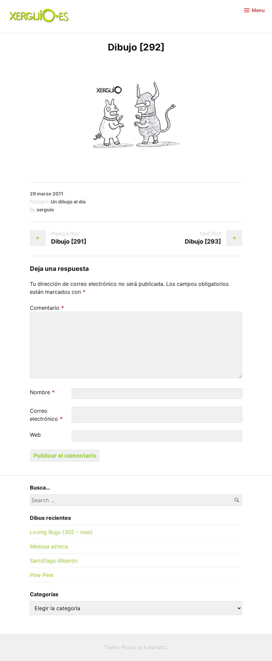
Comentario (47, 307)
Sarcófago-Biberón (54, 560)
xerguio (45, 209)
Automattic (155, 647)
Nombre (42, 392)
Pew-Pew (41, 575)
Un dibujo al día (68, 201)
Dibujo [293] (203, 241)
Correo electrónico (46, 414)
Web (35, 434)
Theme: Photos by (124, 647)
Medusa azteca (49, 546)
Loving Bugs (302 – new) (61, 532)
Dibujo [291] (68, 241)
